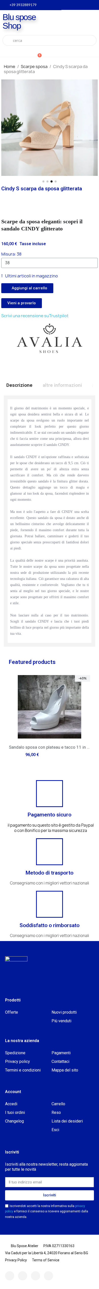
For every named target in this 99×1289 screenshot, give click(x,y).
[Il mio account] (20, 53)
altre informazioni (62, 385)
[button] (6, 131)
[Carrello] (36, 52)
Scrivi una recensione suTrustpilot (35, 316)
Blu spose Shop (19, 21)
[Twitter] (35, 1275)
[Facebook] (9, 1275)
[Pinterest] (48, 1275)
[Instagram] (22, 1275)
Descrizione (19, 385)
